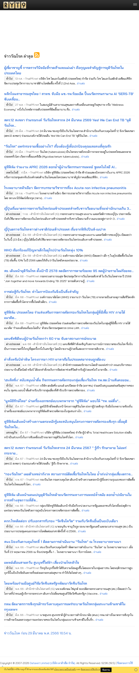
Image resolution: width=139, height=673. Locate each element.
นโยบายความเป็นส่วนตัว (65, 669)
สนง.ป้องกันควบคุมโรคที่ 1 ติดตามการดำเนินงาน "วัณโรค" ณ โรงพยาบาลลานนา (62, 542)
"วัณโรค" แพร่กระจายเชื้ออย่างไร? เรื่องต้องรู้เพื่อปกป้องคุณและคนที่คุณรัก (57, 146)
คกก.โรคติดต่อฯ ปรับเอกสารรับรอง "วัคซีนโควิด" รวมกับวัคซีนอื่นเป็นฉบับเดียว (61, 521)
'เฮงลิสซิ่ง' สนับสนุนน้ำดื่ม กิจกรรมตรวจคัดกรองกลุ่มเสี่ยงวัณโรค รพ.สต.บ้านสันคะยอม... (67, 380)
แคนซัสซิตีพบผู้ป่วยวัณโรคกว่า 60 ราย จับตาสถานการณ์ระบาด (50, 338)
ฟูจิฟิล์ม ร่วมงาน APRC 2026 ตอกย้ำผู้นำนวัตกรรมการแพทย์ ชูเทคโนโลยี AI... (60, 167)
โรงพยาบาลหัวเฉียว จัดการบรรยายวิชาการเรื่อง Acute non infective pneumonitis (65, 188)
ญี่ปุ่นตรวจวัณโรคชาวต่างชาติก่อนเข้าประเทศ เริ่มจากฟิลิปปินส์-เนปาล (55, 229)
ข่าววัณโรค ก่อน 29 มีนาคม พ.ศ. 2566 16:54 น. (38, 633)
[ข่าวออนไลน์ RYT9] (13, 5)
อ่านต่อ (81, 83)
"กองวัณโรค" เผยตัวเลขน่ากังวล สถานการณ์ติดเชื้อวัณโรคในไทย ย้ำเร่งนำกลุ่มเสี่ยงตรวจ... (68, 474)
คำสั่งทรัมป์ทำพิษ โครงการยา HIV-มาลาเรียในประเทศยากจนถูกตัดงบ (54, 359)
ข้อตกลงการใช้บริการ (90, 669)
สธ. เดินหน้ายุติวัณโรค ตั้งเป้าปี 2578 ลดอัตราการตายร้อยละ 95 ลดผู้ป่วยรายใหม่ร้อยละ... (69, 271)
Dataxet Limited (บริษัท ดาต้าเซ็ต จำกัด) (52, 663)
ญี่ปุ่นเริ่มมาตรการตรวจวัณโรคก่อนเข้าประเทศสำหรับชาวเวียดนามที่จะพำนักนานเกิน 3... (67, 208)
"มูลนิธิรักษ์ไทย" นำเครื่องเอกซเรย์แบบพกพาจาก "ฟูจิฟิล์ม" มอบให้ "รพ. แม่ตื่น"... (62, 401)
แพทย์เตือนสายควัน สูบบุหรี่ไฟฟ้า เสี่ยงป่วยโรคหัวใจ (41, 562)
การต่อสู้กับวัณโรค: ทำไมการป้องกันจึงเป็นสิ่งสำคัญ (41, 291)
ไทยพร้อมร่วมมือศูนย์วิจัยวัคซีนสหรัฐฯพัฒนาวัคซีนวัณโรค (45, 583)
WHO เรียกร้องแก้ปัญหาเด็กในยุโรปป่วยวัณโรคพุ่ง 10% (43, 250)
